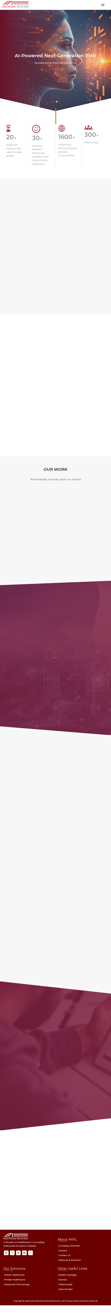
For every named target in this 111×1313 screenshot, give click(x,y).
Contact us (64, 1256)
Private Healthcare (14, 1281)
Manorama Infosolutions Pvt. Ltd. (50, 1302)
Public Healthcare (14, 1276)
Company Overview (69, 1247)
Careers (62, 1252)
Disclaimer (84, 1302)
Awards (62, 1281)
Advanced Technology (16, 1285)
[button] (51, 101)
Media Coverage (67, 1276)
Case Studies (65, 1290)
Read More (24, 273)
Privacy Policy (72, 1302)
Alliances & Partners (69, 1261)
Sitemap (94, 1302)
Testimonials (65, 1285)
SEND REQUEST (72, 1211)
